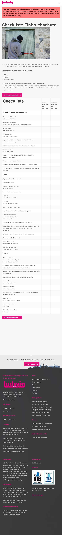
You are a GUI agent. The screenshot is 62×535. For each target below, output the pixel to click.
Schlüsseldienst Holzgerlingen (41, 379)
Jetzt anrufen (32, 364)
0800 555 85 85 (8, 408)
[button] (59, 3)
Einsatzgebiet (36, 387)
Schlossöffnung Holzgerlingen (41, 415)
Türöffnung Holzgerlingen (39, 401)
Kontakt (34, 393)
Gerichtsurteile (36, 463)
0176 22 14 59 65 (9, 419)
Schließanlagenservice (39, 426)
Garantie (34, 390)
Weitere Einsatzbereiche (39, 438)
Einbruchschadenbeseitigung (41, 429)
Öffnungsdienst (36, 382)
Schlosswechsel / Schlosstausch (42, 424)
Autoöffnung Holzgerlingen (40, 404)
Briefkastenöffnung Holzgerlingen (42, 407)
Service (34, 385)
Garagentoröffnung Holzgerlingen (42, 410)
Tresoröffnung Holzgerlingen (40, 412)
